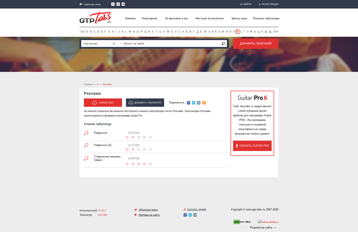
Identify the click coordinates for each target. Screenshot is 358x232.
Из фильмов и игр (176, 18)
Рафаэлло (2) (102, 145)
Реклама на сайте (149, 215)
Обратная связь (92, 4)
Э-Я (275, 31)
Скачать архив (196, 209)
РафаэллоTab (86, 133)
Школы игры (239, 18)
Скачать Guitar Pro (254, 145)
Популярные (149, 18)
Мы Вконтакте (123, 4)
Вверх (354, 116)
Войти (247, 4)
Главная (88, 84)
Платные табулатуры (266, 18)
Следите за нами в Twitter (118, 4)
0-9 (82, 31)
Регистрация (270, 4)
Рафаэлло (100, 132)
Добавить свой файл (256, 43)
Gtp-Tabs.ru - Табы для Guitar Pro (96, 17)
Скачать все (106, 102)
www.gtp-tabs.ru (255, 209)
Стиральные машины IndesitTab (86, 158)
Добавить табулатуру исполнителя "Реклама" (146, 104)
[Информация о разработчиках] (242, 223)
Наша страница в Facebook (113, 4)
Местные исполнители (210, 18)
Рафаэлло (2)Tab (86, 145)
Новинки (130, 18)
